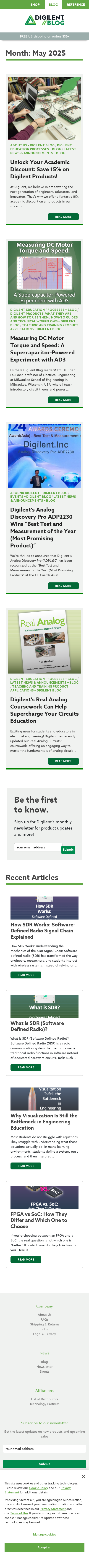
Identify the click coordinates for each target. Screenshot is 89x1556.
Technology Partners (44, 1404)
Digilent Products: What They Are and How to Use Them (40, 315)
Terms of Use (19, 1513)
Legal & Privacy (44, 1334)
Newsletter (44, 1366)
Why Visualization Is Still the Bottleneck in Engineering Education (43, 1122)
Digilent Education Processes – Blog (41, 147)
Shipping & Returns (44, 1324)
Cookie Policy (38, 1488)
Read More (63, 217)
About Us (44, 1314)
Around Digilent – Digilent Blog (38, 493)
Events (44, 1371)
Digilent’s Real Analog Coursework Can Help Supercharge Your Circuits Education (44, 710)
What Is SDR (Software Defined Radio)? (37, 1026)
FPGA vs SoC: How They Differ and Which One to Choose (38, 1220)
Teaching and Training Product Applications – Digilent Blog (44, 327)
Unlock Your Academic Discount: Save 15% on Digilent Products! (40, 169)
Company (44, 1306)
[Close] (84, 1477)
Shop (35, 4)
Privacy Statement (53, 1509)
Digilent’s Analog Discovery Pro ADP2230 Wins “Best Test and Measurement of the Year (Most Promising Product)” (43, 528)
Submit (68, 849)
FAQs (44, 1319)
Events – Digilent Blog (30, 496)
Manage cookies (44, 1534)
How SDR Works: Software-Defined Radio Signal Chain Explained (42, 931)
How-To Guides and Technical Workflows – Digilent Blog (44, 321)
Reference (76, 4)
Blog (53, 4)
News (44, 1353)
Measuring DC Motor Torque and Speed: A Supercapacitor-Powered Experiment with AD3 (42, 349)
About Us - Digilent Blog (32, 145)
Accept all (44, 1547)
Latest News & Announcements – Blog (43, 151)
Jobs (44, 1329)
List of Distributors (44, 1399)
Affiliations (44, 1391)
